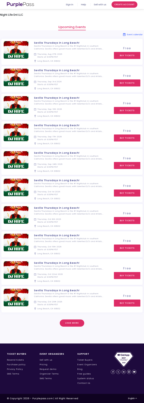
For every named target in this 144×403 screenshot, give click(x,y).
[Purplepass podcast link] (129, 372)
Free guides (84, 373)
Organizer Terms (49, 373)
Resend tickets (15, 360)
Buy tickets (127, 55)
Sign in (69, 4)
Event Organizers (87, 364)
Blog (80, 369)
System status (85, 378)
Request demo (48, 369)
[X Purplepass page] (118, 372)
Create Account (124, 4)
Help (83, 4)
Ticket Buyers (85, 360)
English (131, 398)
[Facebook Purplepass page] (113, 372)
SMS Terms (13, 373)
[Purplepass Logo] (20, 4)
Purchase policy (16, 364)
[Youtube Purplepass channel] (134, 372)
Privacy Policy (15, 369)
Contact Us (83, 383)
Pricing (43, 364)
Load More (72, 323)
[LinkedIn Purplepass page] (124, 372)
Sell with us (100, 4)
